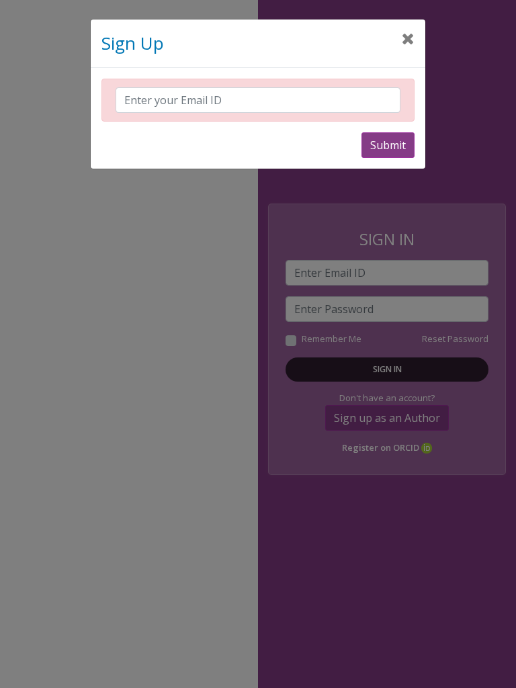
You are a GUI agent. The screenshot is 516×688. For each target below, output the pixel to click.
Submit (388, 145)
